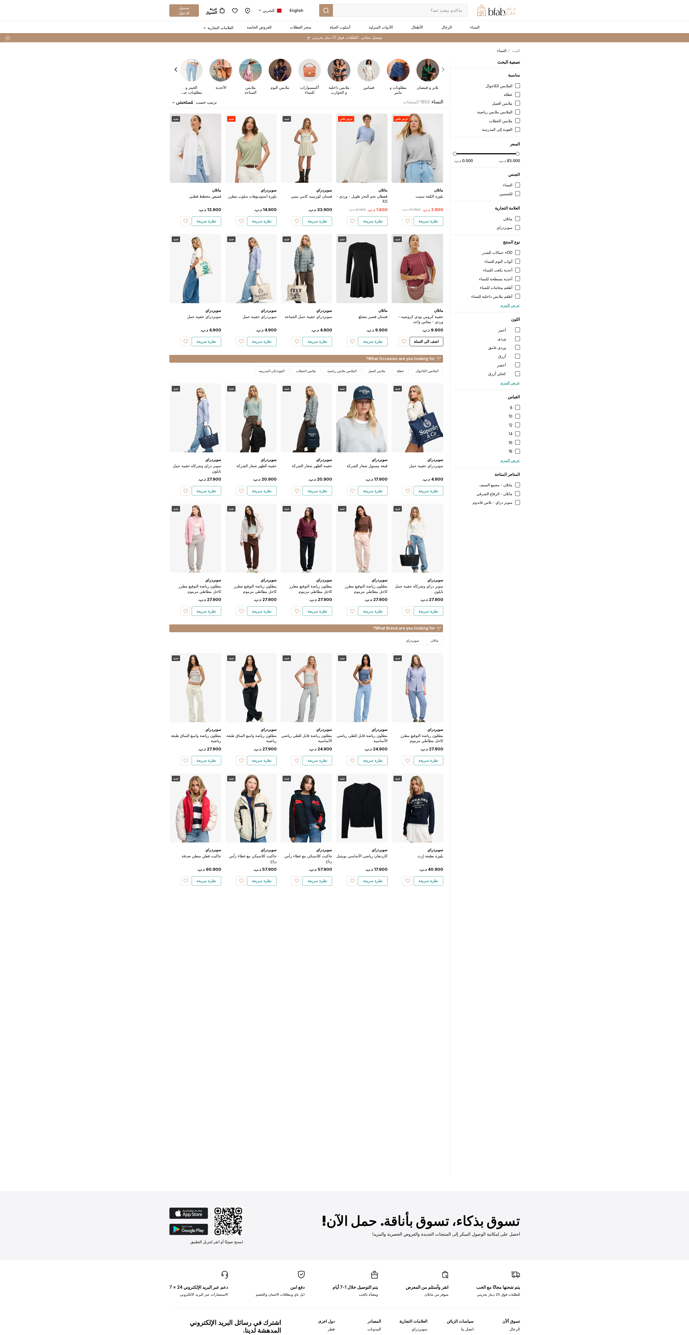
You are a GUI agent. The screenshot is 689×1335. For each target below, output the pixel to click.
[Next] (176, 69)
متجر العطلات (300, 27)
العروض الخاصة (259, 27)
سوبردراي (419, 1329)
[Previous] (443, 69)
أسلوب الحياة (340, 27)
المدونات (374, 1329)
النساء (475, 27)
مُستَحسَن (184, 102)
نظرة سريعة (428, 221)
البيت (516, 50)
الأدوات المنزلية (381, 27)
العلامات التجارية (220, 27)
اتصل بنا (467, 1329)
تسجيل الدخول (183, 10)
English (296, 10)
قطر (331, 1329)
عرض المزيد (510, 305)
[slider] (455, 154)
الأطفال (417, 27)
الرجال (446, 27)
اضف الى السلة (426, 341)
